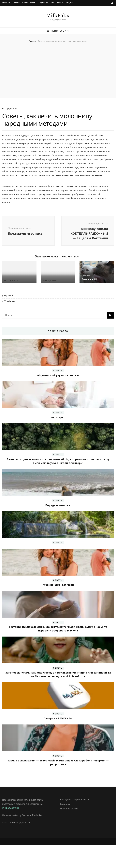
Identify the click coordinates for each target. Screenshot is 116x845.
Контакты (65, 804)
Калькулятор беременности (74, 799)
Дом (52, 3)
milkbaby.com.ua (10, 808)
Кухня (60, 3)
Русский (8, 295)
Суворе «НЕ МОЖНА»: (58, 718)
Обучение (43, 3)
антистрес (58, 417)
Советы (16, 3)
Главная (6, 3)
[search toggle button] (112, 3)
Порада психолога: (58, 505)
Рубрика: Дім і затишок (58, 584)
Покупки (69, 3)
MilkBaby (58, 15)
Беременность (29, 3)
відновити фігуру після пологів (58, 375)
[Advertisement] (58, 71)
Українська (9, 301)
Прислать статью (69, 808)
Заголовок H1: (89, 279)
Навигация (59, 30)
